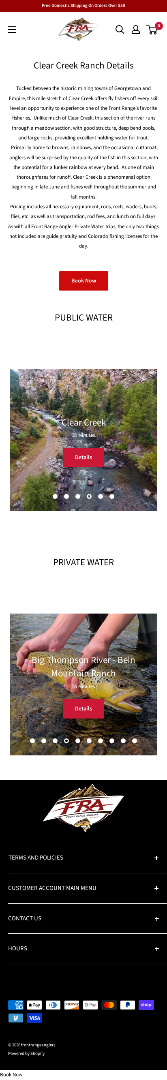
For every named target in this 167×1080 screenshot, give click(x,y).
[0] (152, 29)
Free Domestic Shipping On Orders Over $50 (83, 5)
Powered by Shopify (26, 1053)
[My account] (136, 29)
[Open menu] (12, 29)
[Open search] (120, 29)
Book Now (83, 281)
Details (83, 457)
